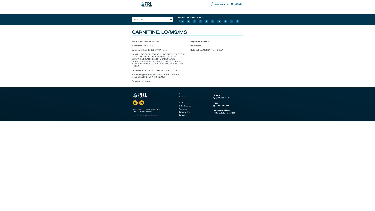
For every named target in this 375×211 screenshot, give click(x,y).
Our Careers (183, 103)
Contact (182, 115)
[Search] (171, 19)
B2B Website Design (138, 115)
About (181, 94)
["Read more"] (182, 21)
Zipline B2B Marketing (152, 115)
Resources (183, 109)
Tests (181, 100)
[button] (179, 21)
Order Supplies (185, 106)
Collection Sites (185, 112)
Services (182, 97)
